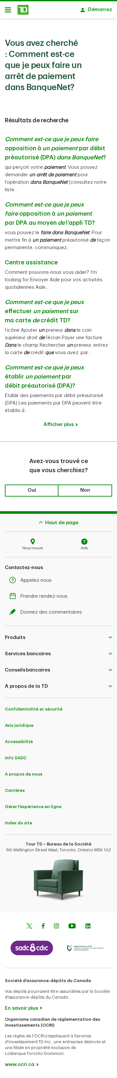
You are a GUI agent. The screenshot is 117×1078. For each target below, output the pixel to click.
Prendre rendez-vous (44, 596)
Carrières (15, 790)
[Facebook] (43, 927)
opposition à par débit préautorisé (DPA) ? (55, 148)
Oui (32, 490)
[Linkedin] (87, 927)
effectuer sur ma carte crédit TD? (44, 311)
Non (85, 490)
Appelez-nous (36, 580)
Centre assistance (31, 262)
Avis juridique (19, 725)
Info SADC (16, 758)
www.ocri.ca (19, 1064)
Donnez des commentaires (51, 612)
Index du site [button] (18, 823)
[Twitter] (29, 927)
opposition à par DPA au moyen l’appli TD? (50, 214)
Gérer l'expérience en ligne (33, 807)
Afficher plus (59, 424)
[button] (58, 637)
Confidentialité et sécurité (33, 709)
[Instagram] (56, 927)
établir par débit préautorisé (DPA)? (44, 377)
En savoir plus (21, 1008)
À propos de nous (23, 774)
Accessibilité (19, 741)
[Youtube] (72, 927)
